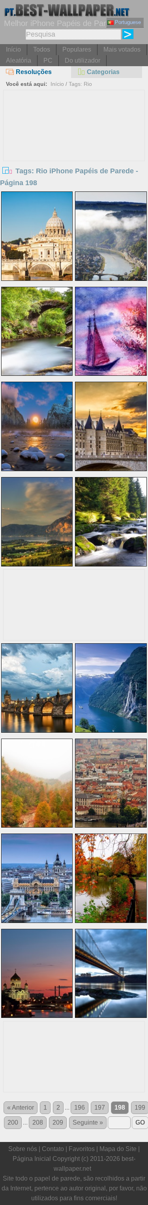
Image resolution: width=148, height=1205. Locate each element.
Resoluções (34, 72)
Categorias (103, 72)
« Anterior (20, 1107)
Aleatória (18, 60)
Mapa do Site (118, 1149)
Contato (53, 1149)
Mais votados (122, 49)
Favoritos (82, 1149)
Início (13, 49)
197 (99, 1107)
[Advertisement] (74, 149)
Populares (76, 49)
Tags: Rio (80, 84)
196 (79, 1107)
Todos (41, 49)
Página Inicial (32, 1158)
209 (57, 1122)
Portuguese (128, 22)
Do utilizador (82, 60)
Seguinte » (88, 1122)
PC (47, 60)
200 (12, 1122)
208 (37, 1122)
